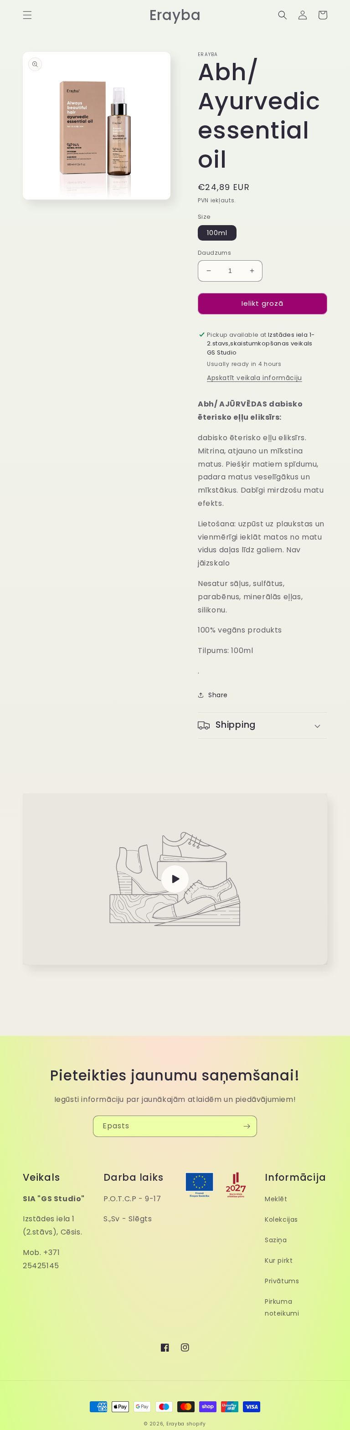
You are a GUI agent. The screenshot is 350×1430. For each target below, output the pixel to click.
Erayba (175, 1423)
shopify (196, 1423)
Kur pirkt (279, 1260)
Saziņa (276, 1240)
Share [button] (218, 695)
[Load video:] (175, 879)
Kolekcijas (281, 1219)
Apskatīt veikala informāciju (254, 377)
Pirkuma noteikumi (282, 1307)
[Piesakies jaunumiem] (247, 1126)
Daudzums (214, 252)
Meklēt (276, 1199)
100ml (217, 232)
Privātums (282, 1281)
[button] (27, 15)
